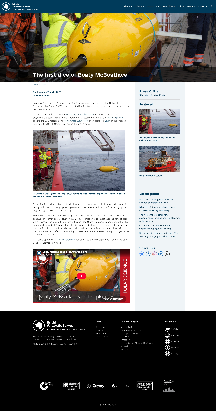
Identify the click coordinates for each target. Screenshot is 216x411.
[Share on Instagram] (154, 253)
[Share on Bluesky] (141, 253)
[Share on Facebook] (148, 253)
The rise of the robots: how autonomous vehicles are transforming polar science (159, 217)
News (43, 84)
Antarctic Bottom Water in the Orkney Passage (157, 139)
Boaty (107, 120)
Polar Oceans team (150, 175)
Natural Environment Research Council (54, 339)
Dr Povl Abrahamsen (64, 239)
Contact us (100, 327)
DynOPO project (115, 117)
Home (35, 84)
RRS (76, 120)
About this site (127, 327)
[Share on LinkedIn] (160, 253)
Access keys (126, 340)
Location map (102, 336)
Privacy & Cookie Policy (130, 330)
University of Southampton (80, 114)
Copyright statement (129, 333)
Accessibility (126, 346)
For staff (124, 349)
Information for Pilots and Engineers (136, 343)
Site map (124, 336)
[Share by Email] (167, 253)
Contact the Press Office (152, 95)
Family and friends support (103, 332)
